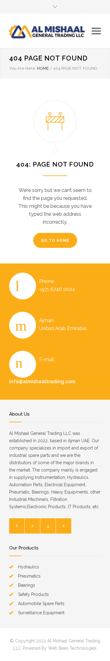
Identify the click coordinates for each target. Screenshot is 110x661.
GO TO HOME (55, 240)
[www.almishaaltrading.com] (50, 31)
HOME (43, 68)
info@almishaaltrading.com (42, 381)
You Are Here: (22, 68)
